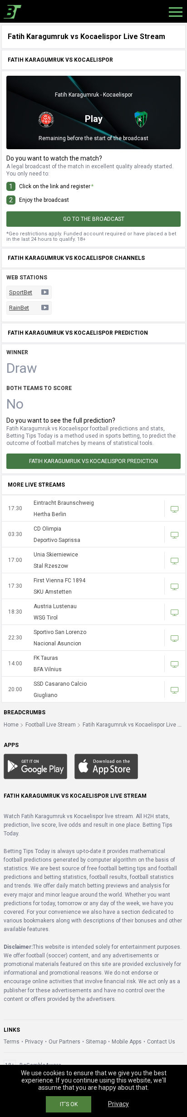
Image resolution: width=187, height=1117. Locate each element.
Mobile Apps (127, 1042)
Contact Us (161, 1042)
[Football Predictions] (10, 11)
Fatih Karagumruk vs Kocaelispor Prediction (93, 461)
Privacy (34, 1042)
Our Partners (64, 1042)
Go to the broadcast (93, 219)
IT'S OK (69, 1104)
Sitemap (96, 1042)
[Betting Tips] (35, 766)
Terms (12, 1042)
